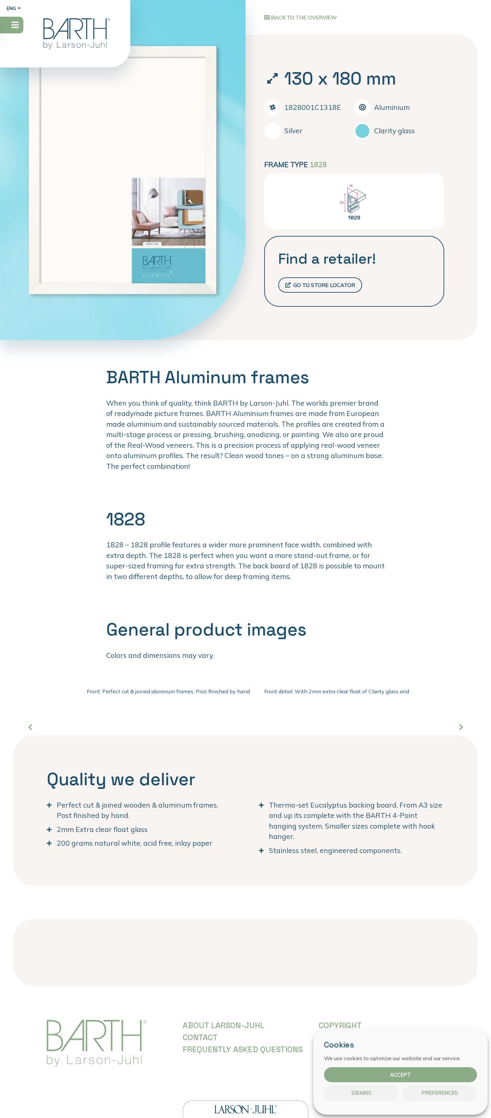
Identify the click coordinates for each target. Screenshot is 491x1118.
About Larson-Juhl (224, 1025)
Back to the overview (303, 17)
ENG (11, 8)
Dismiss (361, 1093)
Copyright (340, 1025)
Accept (400, 1075)
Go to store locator (323, 285)
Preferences (440, 1093)
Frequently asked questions (243, 1049)
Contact (200, 1037)
